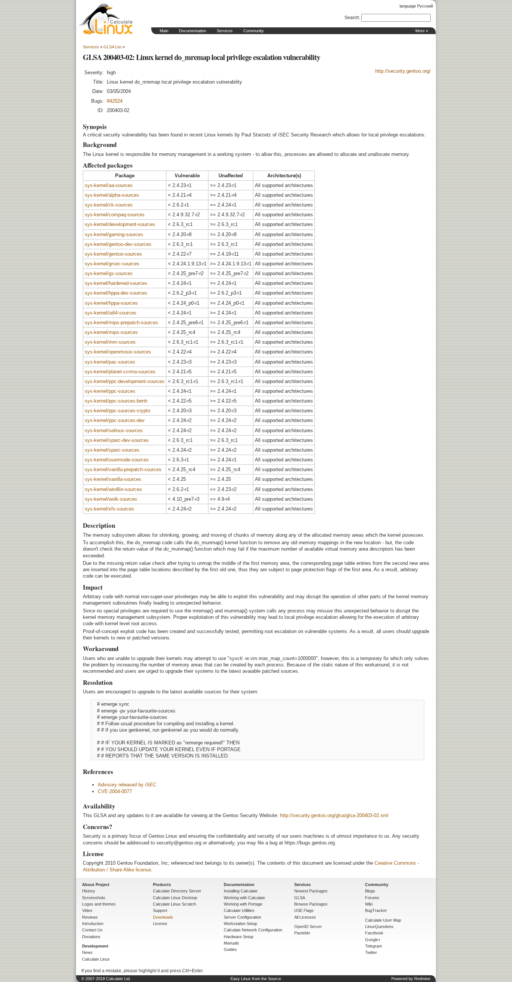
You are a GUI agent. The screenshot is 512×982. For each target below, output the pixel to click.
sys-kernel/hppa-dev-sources (116, 293)
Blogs (370, 891)
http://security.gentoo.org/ (403, 71)
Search (351, 17)
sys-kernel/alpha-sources (112, 195)
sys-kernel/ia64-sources (110, 313)
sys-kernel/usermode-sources (117, 460)
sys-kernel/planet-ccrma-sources (120, 371)
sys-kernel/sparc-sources (112, 450)
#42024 (115, 101)
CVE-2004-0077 (115, 791)
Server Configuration (242, 917)
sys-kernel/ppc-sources (110, 391)
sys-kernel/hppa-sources (111, 303)
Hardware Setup (238, 936)
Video (87, 910)
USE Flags (304, 910)
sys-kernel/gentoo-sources (113, 254)
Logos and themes (99, 904)
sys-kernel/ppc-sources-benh (116, 401)
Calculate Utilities (239, 910)
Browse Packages (311, 904)
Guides (230, 949)
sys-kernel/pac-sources (110, 362)
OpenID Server (308, 926)
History (88, 891)
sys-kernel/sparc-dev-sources (117, 440)
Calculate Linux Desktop (175, 897)
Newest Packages (311, 891)
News (87, 952)
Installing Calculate (240, 891)
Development (95, 946)
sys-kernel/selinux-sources (114, 430)
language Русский (416, 6)
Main (164, 30)
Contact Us (92, 930)
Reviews (90, 917)
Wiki (369, 904)
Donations (91, 936)
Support (160, 910)
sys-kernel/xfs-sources (109, 509)
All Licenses (305, 917)
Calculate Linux (96, 959)
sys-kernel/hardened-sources (116, 283)
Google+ (372, 939)
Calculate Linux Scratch (174, 904)
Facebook (374, 933)
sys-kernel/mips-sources (111, 332)
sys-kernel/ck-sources (109, 205)
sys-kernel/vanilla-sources (113, 479)
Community (253, 30)
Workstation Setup (240, 923)
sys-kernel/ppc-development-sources (125, 381)
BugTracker (376, 910)
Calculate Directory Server (177, 891)
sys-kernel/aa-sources (109, 185)
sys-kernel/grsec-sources (112, 263)
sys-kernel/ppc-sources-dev (115, 420)
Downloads (163, 917)
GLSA (299, 897)
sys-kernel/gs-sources (109, 273)
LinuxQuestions (379, 926)
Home (106, 19)
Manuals (231, 943)
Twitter (371, 952)
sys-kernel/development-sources (120, 224)
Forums (372, 897)
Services (225, 30)
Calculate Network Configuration (253, 930)
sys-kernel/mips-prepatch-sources (121, 322)
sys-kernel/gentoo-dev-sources (118, 244)
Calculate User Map (383, 920)
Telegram (373, 946)
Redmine (422, 978)
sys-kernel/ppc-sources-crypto (117, 410)
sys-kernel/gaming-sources (114, 234)
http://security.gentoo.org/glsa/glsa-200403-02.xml (334, 815)
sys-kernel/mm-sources (110, 342)
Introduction (92, 923)
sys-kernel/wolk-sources (111, 499)
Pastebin (302, 933)
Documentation (192, 30)
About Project (95, 884)
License (160, 923)
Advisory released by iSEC (127, 784)
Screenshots (93, 897)
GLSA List (112, 47)
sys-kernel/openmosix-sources (118, 352)
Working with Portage (243, 904)
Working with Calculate (244, 897)
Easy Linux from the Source (256, 978)
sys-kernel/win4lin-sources (113, 489)
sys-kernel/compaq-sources (115, 214)
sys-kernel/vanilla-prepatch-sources (123, 469)
